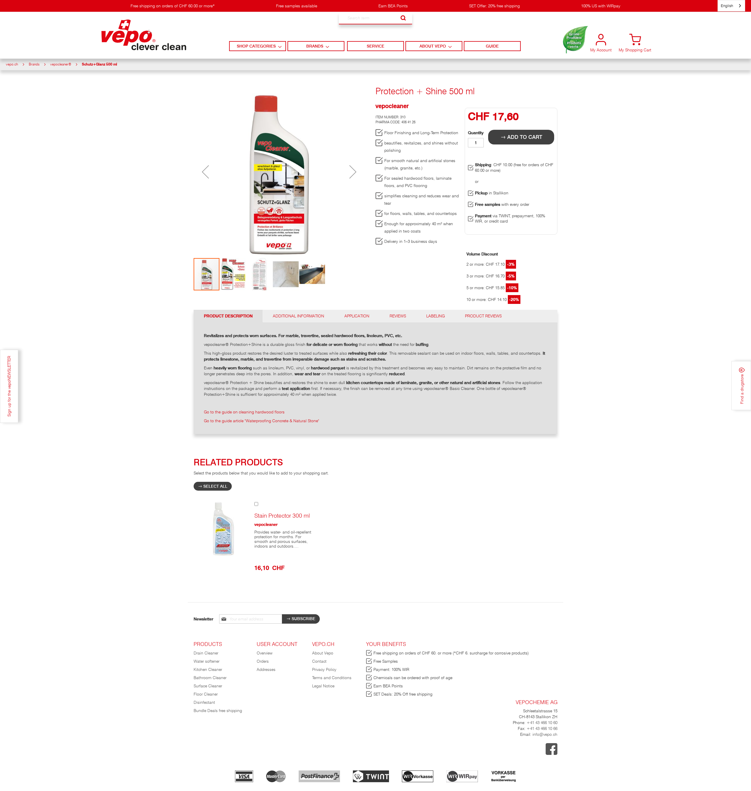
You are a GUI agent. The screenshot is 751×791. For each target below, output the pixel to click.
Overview (265, 653)
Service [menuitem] (375, 46)
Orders (263, 661)
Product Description (228, 316)
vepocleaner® (60, 64)
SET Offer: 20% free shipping (494, 6)
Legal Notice (323, 686)
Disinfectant (204, 702)
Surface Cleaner (208, 686)
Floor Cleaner (206, 694)
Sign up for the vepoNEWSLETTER (9, 386)
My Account (601, 50)
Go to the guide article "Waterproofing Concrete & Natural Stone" (261, 420)
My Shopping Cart (635, 50)
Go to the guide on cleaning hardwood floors (244, 412)
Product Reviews (483, 316)
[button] (205, 172)
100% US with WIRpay (600, 6)
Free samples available (296, 6)
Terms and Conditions (331, 677)
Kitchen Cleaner (208, 669)
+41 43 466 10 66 (542, 728)
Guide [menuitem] (492, 46)
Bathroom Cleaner (210, 677)
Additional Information (298, 316)
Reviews (398, 316)
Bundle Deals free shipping (218, 710)
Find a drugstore (742, 388)
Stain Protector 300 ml (282, 515)
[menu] (376, 46)
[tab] (228, 316)
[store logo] (144, 34)
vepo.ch (12, 64)
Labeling (435, 316)
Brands (34, 64)
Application (356, 316)
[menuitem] (257, 46)
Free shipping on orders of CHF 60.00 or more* (173, 6)
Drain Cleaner (206, 653)
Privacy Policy (324, 669)
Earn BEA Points (393, 6)
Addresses (266, 669)
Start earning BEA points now (572, 44)
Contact (319, 661)
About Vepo (322, 653)
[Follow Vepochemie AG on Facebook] (551, 753)
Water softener (206, 661)
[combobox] (375, 18)
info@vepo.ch (544, 734)
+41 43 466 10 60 (542, 722)
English (727, 5)
